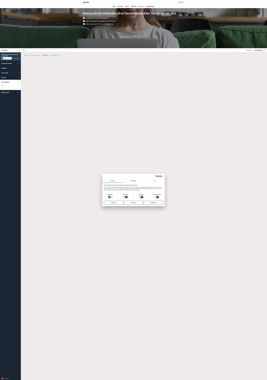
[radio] (10, 85)
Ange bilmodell (16, 58)
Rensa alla (6, 378)
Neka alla (113, 202)
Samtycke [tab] (112, 180)
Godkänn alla (153, 202)
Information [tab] (133, 180)
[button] (55, 55)
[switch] (126, 197)
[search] (46, 50)
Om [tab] (154, 180)
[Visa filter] (19, 50)
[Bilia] (86, 2)
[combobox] (46, 50)
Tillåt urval (133, 202)
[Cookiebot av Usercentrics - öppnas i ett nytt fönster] (157, 176)
